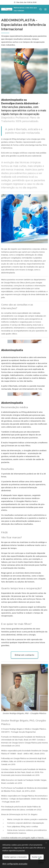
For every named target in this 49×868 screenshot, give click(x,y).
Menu (45, 9)
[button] (40, 9)
